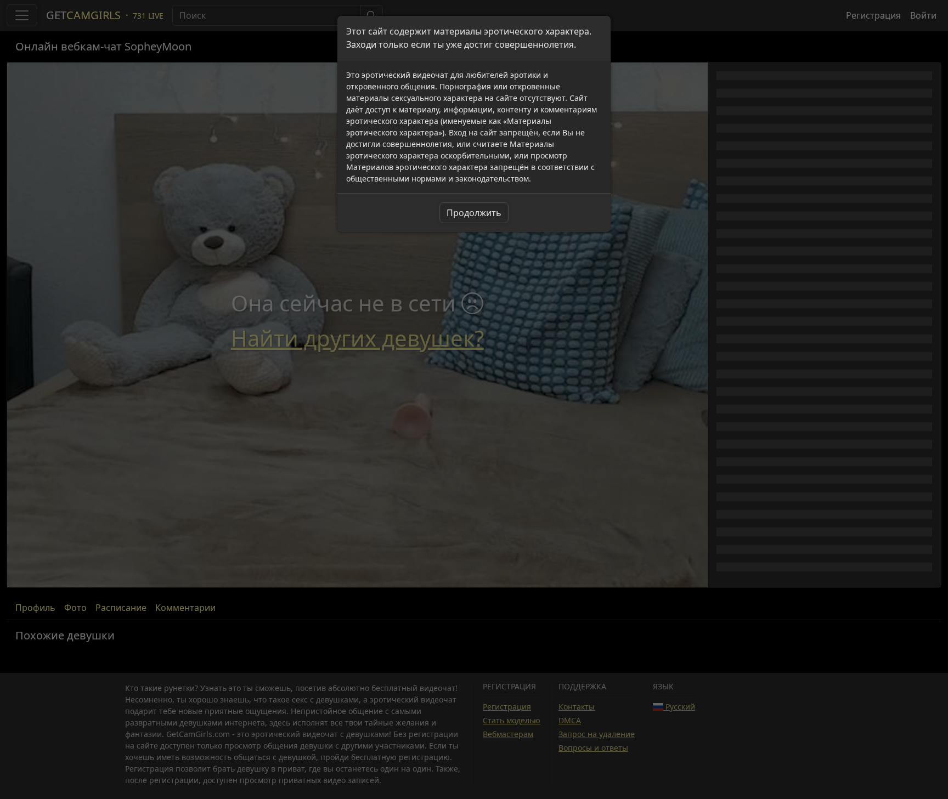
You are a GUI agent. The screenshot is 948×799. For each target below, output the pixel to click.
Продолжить (474, 213)
